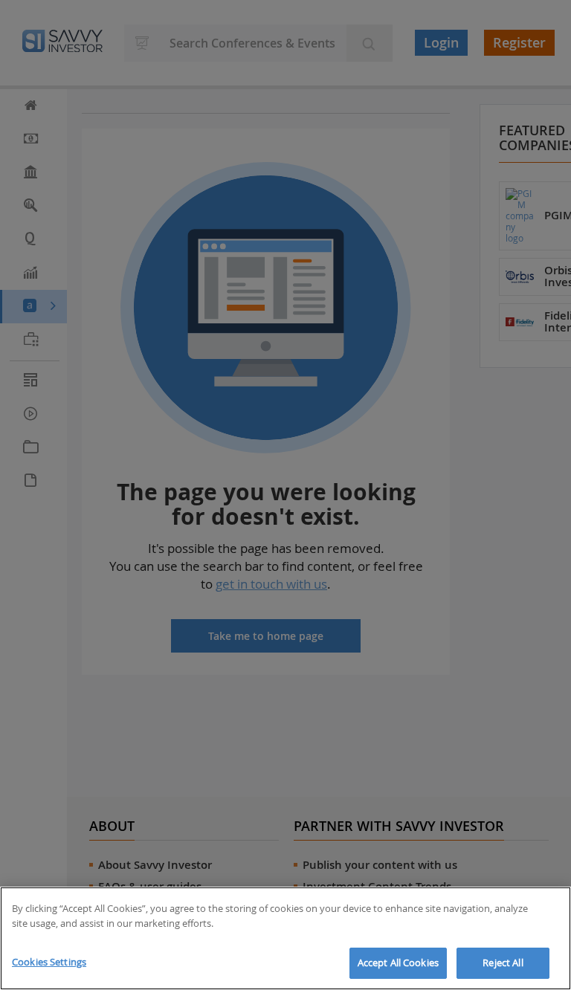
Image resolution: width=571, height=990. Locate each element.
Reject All (503, 962)
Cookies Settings (49, 961)
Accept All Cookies (398, 962)
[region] (285, 938)
